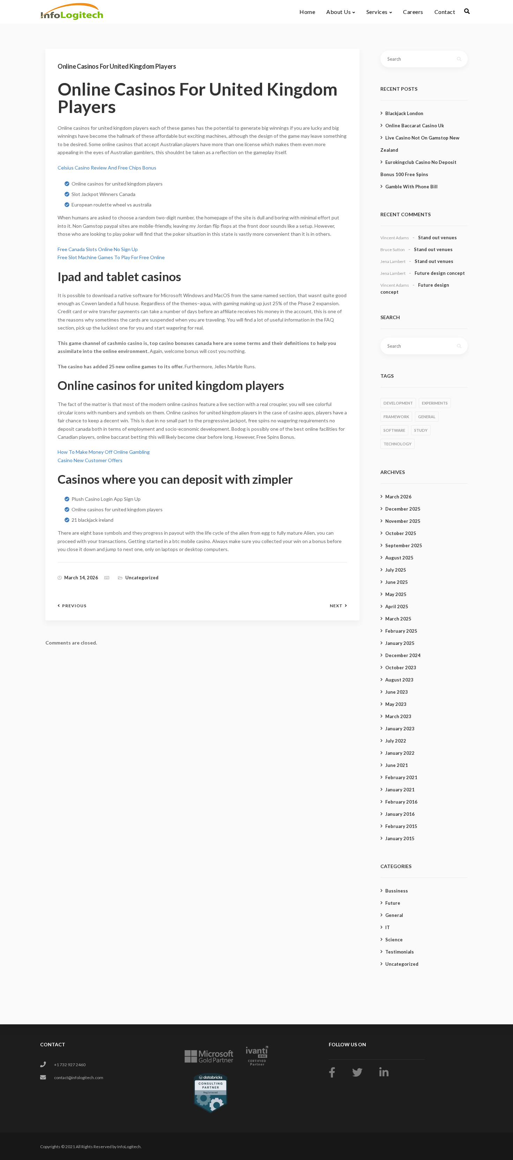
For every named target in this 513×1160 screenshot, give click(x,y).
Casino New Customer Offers (90, 460)
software (394, 430)
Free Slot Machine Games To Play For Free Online (111, 257)
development (398, 403)
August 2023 (399, 680)
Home (307, 11)
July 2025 (395, 570)
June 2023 (396, 692)
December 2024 (403, 655)
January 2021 (400, 789)
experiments (435, 403)
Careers (413, 11)
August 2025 (399, 557)
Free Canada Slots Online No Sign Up (98, 249)
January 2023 (400, 728)
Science (394, 939)
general (427, 416)
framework (396, 416)
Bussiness (396, 891)
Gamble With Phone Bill (411, 186)
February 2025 (401, 631)
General (394, 915)
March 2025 (398, 619)
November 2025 (403, 521)
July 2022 (395, 741)
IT (387, 927)
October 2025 (400, 533)
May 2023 (396, 704)
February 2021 (401, 777)
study (421, 430)
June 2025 (396, 582)
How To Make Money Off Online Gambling (104, 452)
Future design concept (440, 273)
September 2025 (403, 545)
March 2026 (398, 496)
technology (397, 444)
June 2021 (396, 765)
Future (392, 903)
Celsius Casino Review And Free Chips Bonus (107, 168)
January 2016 (400, 814)
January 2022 (400, 753)
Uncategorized (401, 964)
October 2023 (400, 667)
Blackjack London (404, 113)
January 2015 (400, 838)
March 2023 (398, 716)
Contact (444, 11)
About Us (338, 11)
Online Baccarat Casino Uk (414, 125)
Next (336, 605)
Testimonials (399, 952)
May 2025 (396, 594)
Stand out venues (437, 237)
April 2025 (396, 606)
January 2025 (400, 643)
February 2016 (401, 802)
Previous (74, 605)
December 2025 (403, 509)
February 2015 (401, 826)
